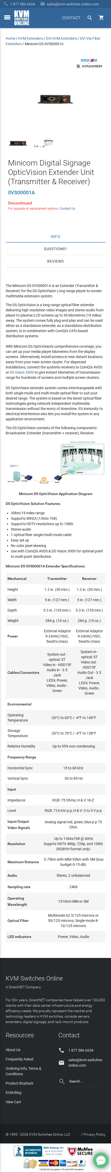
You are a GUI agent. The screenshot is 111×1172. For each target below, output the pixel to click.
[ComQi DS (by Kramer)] (89, 67)
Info (56, 236)
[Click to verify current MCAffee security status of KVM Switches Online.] (81, 1156)
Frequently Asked (19, 1059)
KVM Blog (13, 1093)
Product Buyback (19, 1083)
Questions (54, 249)
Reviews (55, 261)
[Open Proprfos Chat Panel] (101, 1160)
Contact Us (67, 208)
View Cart (13, 1102)
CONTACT (71, 17)
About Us (13, 1050)
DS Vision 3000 (22, 372)
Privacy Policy (94, 1134)
